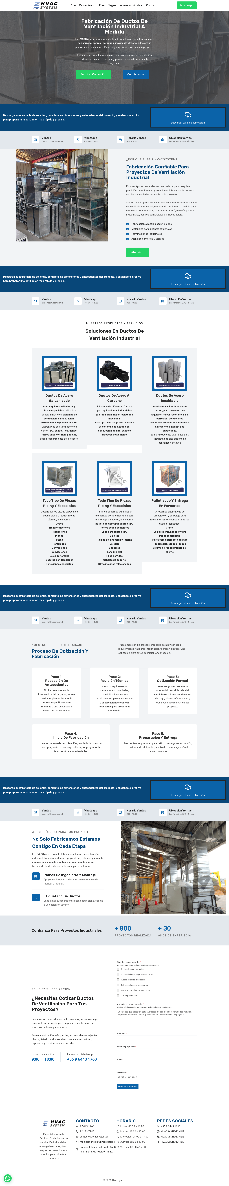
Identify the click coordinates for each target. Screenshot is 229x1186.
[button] (8, 1178)
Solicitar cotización (127, 1086)
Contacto (152, 5)
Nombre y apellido (126, 1046)
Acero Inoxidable (131, 5)
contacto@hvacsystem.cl (94, 1136)
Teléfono (122, 1072)
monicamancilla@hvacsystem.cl (98, 1141)
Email (120, 1059)
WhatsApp (186, 5)
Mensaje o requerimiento (130, 1004)
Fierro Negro (107, 5)
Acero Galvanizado (83, 5)
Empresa (122, 1033)
